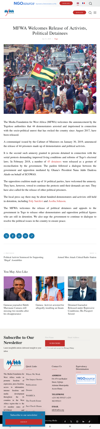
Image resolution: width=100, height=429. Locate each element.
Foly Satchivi (36, 201)
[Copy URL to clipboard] (90, 426)
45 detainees (54, 161)
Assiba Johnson (56, 201)
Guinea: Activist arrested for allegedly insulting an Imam (50, 306)
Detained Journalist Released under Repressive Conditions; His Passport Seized (81, 309)
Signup (23, 422)
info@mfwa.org (58, 409)
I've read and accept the (60, 348)
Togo (56, 39)
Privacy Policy (69, 348)
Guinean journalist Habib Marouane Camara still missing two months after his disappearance (16, 309)
